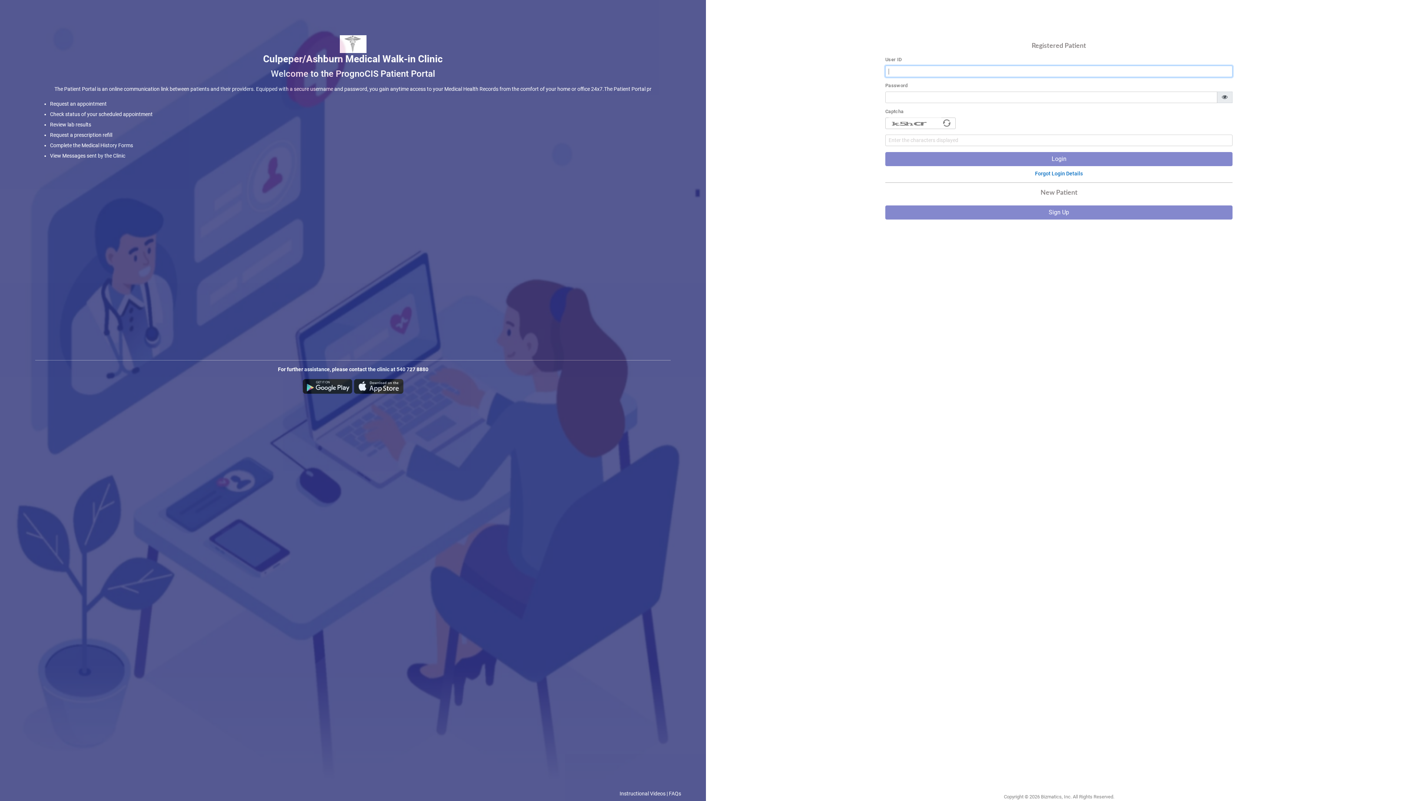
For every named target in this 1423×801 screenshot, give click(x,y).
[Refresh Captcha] (946, 123)
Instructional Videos (643, 794)
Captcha (894, 111)
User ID (893, 59)
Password (896, 85)
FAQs (675, 794)
